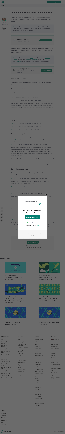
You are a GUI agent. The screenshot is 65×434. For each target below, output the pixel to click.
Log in (37, 225)
